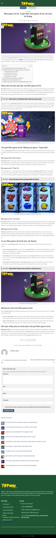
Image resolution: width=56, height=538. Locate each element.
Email (4, 393)
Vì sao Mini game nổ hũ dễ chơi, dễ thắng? (13, 78)
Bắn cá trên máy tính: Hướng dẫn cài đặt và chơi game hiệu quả (21, 422)
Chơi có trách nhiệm (8, 510)
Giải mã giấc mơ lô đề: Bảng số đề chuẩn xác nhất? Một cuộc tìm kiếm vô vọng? (25, 441)
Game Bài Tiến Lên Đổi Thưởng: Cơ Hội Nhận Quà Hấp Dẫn (20, 456)
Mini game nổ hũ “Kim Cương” (11, 71)
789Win (3, 491)
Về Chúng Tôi (6, 504)
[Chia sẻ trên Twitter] (26, 340)
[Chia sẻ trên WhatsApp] (21, 340)
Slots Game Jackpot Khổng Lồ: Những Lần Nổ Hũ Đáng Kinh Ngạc (22, 460)
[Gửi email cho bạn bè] (29, 340)
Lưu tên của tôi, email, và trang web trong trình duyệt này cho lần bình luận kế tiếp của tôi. (28, 407)
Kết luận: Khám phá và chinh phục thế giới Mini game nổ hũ (17, 81)
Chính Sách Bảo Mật (8, 507)
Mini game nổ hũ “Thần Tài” (11, 73)
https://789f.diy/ (10, 517)
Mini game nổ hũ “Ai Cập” (10, 76)
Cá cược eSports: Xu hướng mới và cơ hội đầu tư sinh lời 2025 (21, 427)
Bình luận (5, 374)
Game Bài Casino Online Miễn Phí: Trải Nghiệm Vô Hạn (19, 432)
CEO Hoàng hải (29, 503)
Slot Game (27, 11)
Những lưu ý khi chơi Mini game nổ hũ (12, 80)
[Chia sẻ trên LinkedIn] (34, 340)
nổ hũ (4, 521)
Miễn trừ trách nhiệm (8, 513)
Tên (4, 386)
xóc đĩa (14, 520)
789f (16, 517)
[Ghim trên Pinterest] (32, 340)
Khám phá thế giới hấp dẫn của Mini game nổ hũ (14, 68)
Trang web (5, 400)
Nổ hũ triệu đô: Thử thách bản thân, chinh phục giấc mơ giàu (20, 436)
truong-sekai (35, 20)
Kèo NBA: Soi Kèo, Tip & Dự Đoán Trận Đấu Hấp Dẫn (18, 451)
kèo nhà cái (9, 521)
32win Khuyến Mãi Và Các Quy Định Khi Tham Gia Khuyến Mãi (20, 465)
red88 (4, 520)
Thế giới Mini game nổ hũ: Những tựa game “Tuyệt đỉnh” (16, 70)
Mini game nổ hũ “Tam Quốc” (11, 74)
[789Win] (28, 3)
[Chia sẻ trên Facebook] (24, 340)
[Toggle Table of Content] (29, 66)
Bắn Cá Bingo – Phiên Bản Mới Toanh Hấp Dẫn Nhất (18, 446)
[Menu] (2, 3)
